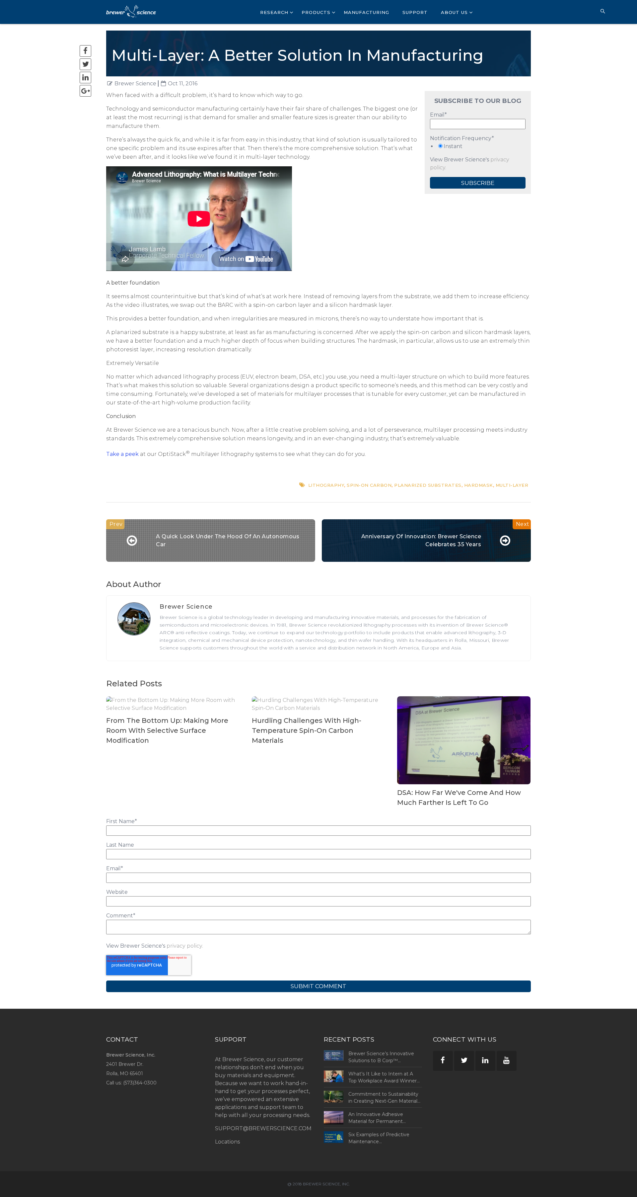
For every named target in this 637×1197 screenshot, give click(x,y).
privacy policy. (185, 946)
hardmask (478, 485)
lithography (326, 485)
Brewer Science (135, 83)
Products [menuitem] (316, 12)
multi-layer (512, 485)
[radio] (478, 146)
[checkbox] (478, 146)
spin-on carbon (369, 485)
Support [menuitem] (415, 12)
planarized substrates (427, 485)
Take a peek (122, 454)
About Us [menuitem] (454, 12)
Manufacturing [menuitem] (366, 12)
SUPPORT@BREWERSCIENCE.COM (263, 1128)
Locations (227, 1142)
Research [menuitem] (274, 12)
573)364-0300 (141, 1083)
